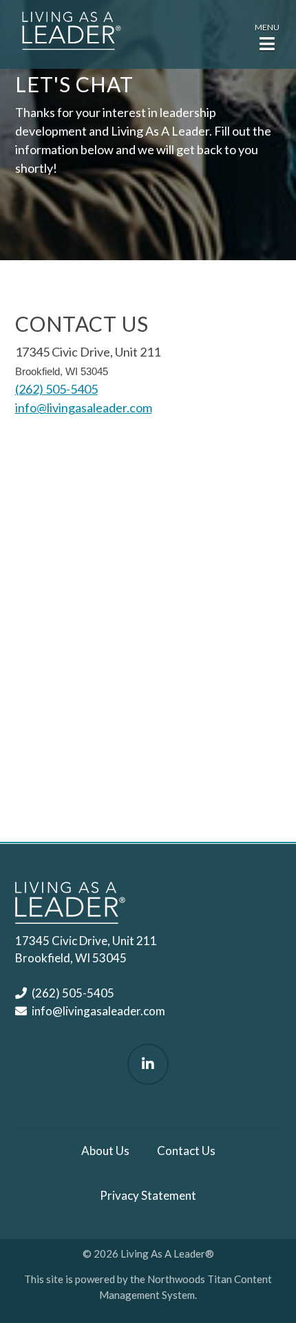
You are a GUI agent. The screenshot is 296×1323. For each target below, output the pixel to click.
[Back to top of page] (267, 1290)
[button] (267, 35)
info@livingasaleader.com (83, 407)
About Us (105, 1150)
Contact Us (186, 1150)
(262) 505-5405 (56, 388)
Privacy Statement (148, 1195)
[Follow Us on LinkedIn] (148, 1064)
